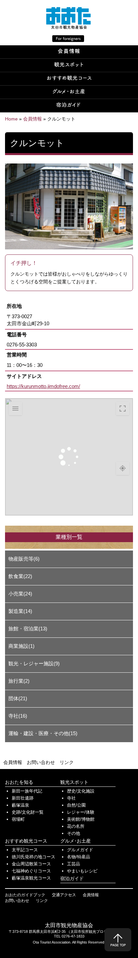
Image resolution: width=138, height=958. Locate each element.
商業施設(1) (21, 646)
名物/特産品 (78, 856)
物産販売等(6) (24, 559)
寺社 (71, 798)
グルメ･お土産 (75, 841)
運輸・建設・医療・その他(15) (42, 733)
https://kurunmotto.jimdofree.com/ (43, 386)
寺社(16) (17, 716)
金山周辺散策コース (31, 863)
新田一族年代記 (27, 791)
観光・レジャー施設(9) (34, 663)
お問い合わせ (41, 762)
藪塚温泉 (20, 805)
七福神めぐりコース (31, 870)
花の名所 (75, 826)
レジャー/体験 (80, 812)
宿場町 (18, 819)
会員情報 (12, 762)
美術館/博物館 (80, 819)
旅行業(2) (18, 681)
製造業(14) (20, 611)
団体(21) (17, 698)
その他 (73, 833)
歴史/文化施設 (80, 791)
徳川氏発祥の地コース (33, 856)
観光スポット (74, 782)
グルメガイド (80, 849)
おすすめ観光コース (26, 841)
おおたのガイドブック (25, 895)
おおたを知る (19, 782)
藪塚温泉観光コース (31, 877)
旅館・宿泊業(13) (27, 628)
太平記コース (25, 849)
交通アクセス (64, 895)
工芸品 (73, 863)
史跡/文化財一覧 (28, 812)
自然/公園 (76, 805)
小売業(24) (20, 593)
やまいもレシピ (82, 870)
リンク (67, 762)
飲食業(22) (20, 576)
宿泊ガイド (72, 878)
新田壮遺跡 (22, 798)
